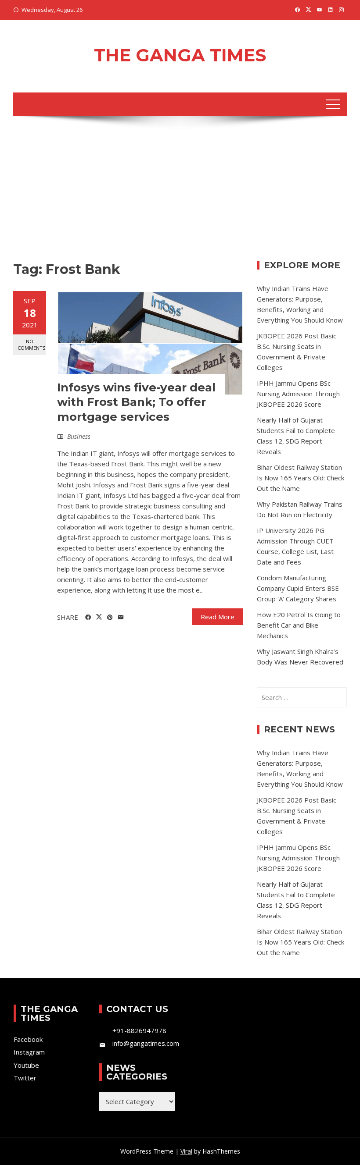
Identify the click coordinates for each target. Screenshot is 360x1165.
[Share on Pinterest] (109, 617)
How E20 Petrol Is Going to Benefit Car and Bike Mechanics (299, 625)
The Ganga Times (180, 55)
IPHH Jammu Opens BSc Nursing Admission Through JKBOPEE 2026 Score (298, 393)
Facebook (28, 1039)
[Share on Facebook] (88, 617)
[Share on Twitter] (99, 617)
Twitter (25, 1077)
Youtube (26, 1065)
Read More (217, 616)
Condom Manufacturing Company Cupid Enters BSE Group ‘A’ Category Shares (298, 588)
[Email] (120, 617)
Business (78, 436)
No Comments (31, 344)
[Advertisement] (180, 195)
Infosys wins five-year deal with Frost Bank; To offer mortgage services (136, 402)
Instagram (29, 1052)
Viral (186, 1151)
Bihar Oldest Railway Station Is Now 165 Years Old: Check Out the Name (300, 478)
